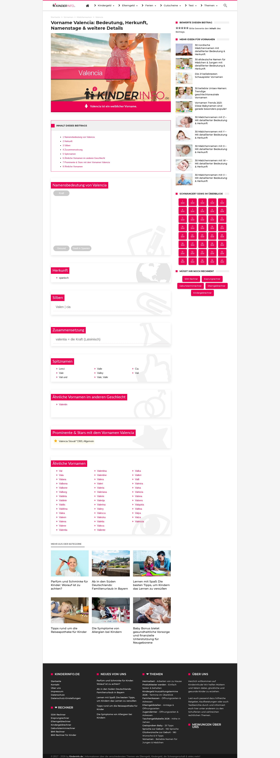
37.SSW (192, 261)
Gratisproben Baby (152, 725)
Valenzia (139, 521)
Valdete (63, 500)
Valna (138, 487)
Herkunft (67, 141)
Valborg (63, 492)
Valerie (100, 496)
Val (60, 470)
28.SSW (202, 244)
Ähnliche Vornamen (73, 166)
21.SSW (183, 236)
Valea (62, 513)
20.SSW (222, 227)
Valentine (102, 475)
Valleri (138, 475)
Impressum (57, 691)
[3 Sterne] (182, 28)
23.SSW (202, 236)
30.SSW (222, 244)
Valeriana (102, 492)
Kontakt (55, 684)
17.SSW (192, 227)
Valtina (138, 508)
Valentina (102, 470)
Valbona (63, 483)
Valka (138, 470)
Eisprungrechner (212, 279)
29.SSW (212, 244)
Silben (66, 145)
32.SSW (192, 253)
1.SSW (183, 202)
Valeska (101, 517)
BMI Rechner (58, 731)
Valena (62, 521)
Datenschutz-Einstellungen (66, 698)
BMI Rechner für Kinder (63, 735)
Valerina (101, 504)
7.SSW (192, 211)
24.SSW (212, 236)
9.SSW (212, 211)
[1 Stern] (177, 28)
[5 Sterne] (187, 28)
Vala (61, 475)
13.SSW (202, 219)
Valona (138, 496)
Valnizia (139, 492)
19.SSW (212, 227)
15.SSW (222, 219)
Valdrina (63, 508)
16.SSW (183, 227)
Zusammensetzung (72, 149)
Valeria (100, 487)
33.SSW (202, 253)
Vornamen (148, 739)
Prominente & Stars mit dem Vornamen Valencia (86, 162)
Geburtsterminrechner (191, 286)
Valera (100, 479)
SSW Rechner (191, 279)
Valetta (100, 521)
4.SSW (212, 202)
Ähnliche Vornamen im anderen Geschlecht (84, 158)
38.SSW (202, 261)
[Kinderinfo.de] (64, 5)
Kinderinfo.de (76, 756)
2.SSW (192, 202)
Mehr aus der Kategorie (66, 544)
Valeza (100, 525)
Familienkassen (151, 698)
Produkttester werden (154, 684)
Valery (100, 508)
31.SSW (183, 253)
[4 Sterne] (184, 28)
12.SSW (192, 219)
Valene (62, 525)
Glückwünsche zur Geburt (156, 732)
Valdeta (63, 496)
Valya (138, 513)
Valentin (63, 404)
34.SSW (212, 253)
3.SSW (202, 202)
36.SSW (183, 261)
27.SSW (192, 244)
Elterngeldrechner (216, 286)
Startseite (56, 681)
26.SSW (183, 244)
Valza (138, 517)
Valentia (63, 529)
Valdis (62, 504)
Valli (137, 479)
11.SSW (183, 219)
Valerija (101, 500)
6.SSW (183, 211)
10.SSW (222, 211)
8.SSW (202, 211)
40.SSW (222, 261)
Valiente (101, 529)
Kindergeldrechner (202, 293)
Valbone (63, 487)
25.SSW (222, 236)
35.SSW (222, 253)
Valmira (139, 483)
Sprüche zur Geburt (152, 729)
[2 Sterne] (179, 28)
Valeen (62, 517)
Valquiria (139, 504)
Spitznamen (69, 154)
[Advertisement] (110, 221)
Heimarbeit (148, 681)
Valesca (101, 513)
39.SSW (212, 261)
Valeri (100, 483)
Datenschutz (58, 694)
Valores (139, 500)
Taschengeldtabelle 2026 (155, 718)
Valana (62, 479)
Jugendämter (149, 712)
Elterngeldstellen (151, 705)
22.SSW (192, 236)
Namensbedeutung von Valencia (79, 137)
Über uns (56, 688)
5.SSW (222, 202)
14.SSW (212, 219)
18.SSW (202, 227)
